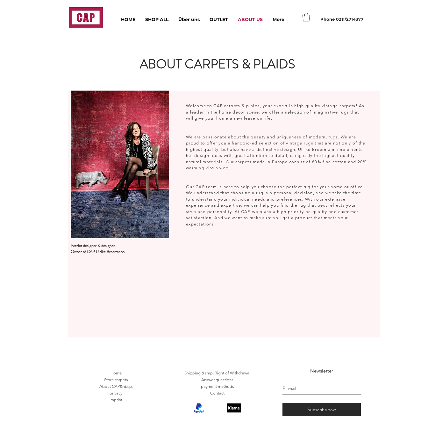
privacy (116, 393)
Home (116, 373)
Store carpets (116, 379)
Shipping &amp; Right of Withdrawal (217, 373)
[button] (306, 17)
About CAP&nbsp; (116, 386)
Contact (217, 393)
